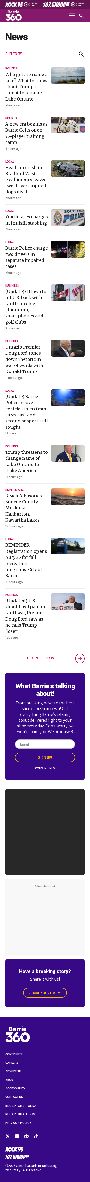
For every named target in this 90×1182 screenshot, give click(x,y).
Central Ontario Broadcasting (36, 1166)
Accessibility (15, 1088)
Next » (80, 658)
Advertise (13, 1071)
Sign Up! (45, 758)
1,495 (50, 658)
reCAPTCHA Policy (21, 1105)
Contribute (14, 1054)
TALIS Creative (31, 1170)
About (10, 1079)
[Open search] (81, 16)
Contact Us (14, 1097)
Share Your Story (45, 993)
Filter (11, 54)
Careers (11, 1062)
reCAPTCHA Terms (20, 1114)
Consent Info (45, 768)
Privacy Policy (18, 1123)
